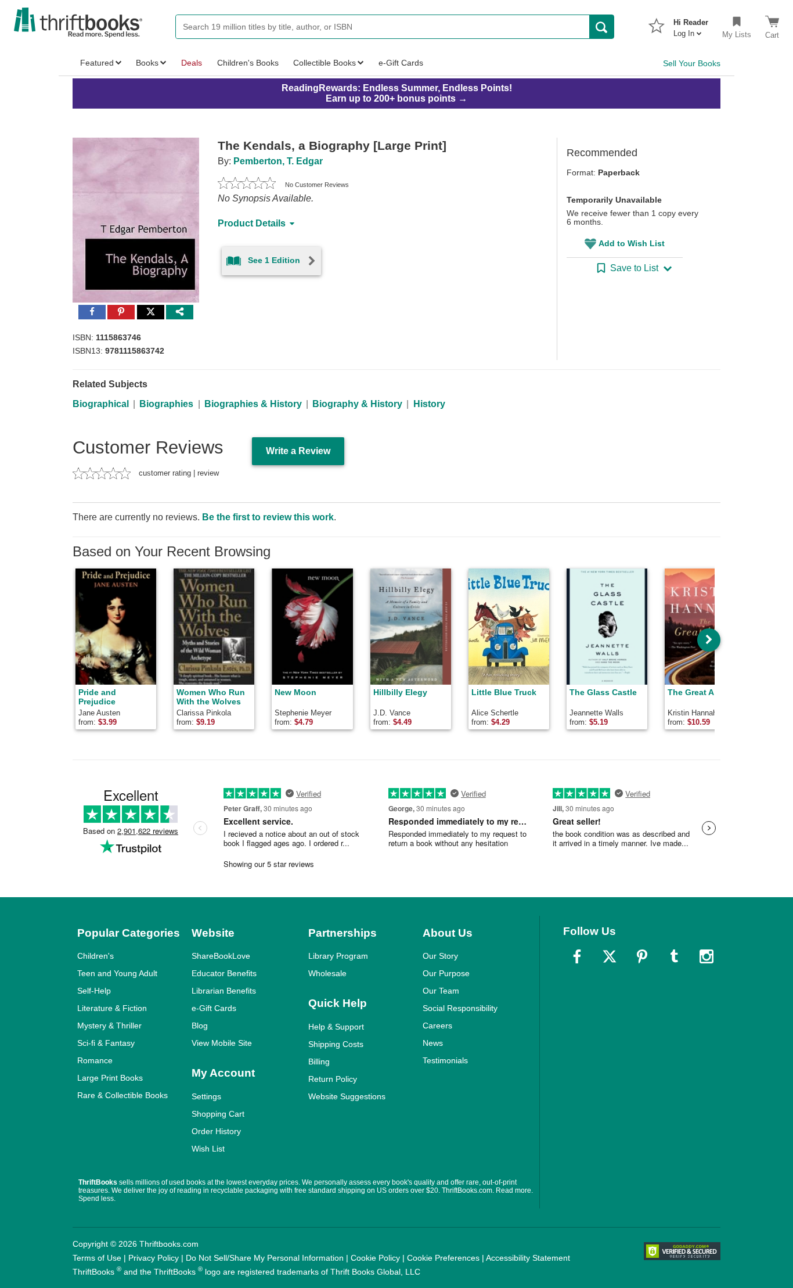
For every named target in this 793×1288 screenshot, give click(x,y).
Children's (95, 955)
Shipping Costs (335, 1044)
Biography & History (357, 404)
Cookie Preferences (443, 1257)
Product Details (252, 223)
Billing (319, 1061)
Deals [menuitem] (191, 62)
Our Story (440, 955)
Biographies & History (253, 404)
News (433, 1043)
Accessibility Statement (528, 1257)
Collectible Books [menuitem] (324, 62)
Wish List (208, 1148)
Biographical (101, 404)
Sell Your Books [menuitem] (691, 63)
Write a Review (298, 451)
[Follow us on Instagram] (706, 956)
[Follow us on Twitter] (609, 956)
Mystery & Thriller (109, 1025)
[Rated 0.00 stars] (247, 184)
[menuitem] (690, 24)
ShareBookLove (221, 955)
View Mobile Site (222, 1043)
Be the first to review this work (268, 517)
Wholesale (327, 973)
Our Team (441, 990)
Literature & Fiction (112, 1008)
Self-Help (94, 990)
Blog (200, 1025)
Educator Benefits (224, 973)
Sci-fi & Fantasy (106, 1043)
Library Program (338, 955)
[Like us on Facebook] (577, 956)
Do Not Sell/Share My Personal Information (265, 1257)
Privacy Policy (153, 1257)
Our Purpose (446, 973)
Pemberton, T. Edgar (278, 161)
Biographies (166, 404)
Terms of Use (97, 1257)
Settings (206, 1096)
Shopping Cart (218, 1113)
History (429, 404)
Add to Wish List (632, 243)
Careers (437, 1025)
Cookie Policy (375, 1257)
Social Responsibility (460, 1008)
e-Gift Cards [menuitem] (401, 62)
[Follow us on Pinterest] (642, 956)
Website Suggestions (346, 1096)
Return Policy (332, 1079)
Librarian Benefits (224, 990)
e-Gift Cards (214, 1008)
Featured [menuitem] (97, 62)
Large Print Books (110, 1077)
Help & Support (336, 1026)
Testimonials (445, 1060)
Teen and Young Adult (117, 973)
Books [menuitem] (147, 62)
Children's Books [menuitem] (248, 62)
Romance (95, 1060)
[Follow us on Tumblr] (674, 956)
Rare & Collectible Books (122, 1095)
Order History (216, 1131)
